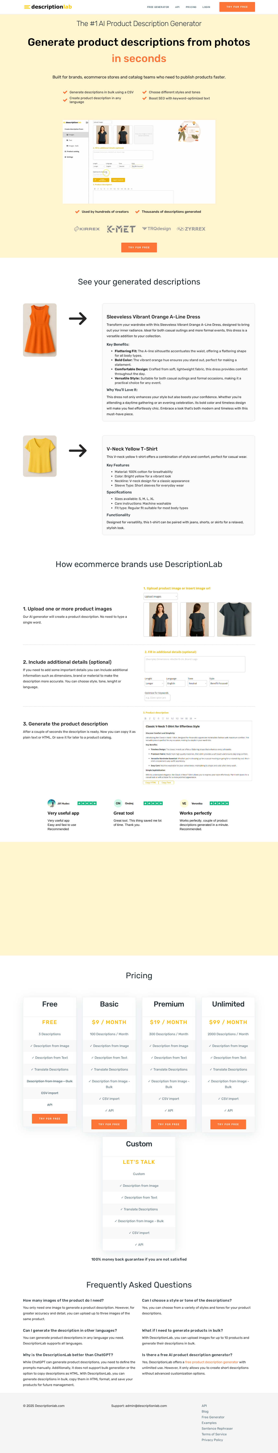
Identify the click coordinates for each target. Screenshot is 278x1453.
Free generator (158, 7)
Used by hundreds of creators (105, 212)
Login (206, 7)
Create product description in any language (95, 100)
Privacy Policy (212, 1440)
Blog (205, 1411)
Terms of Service (214, 1434)
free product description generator (211, 1362)
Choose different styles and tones (174, 92)
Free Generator (213, 1417)
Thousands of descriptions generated (171, 212)
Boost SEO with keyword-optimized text (179, 98)
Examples (209, 1423)
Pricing (191, 7)
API (177, 7)
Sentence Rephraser (217, 1428)
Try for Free (237, 6)
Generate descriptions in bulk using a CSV (102, 92)
